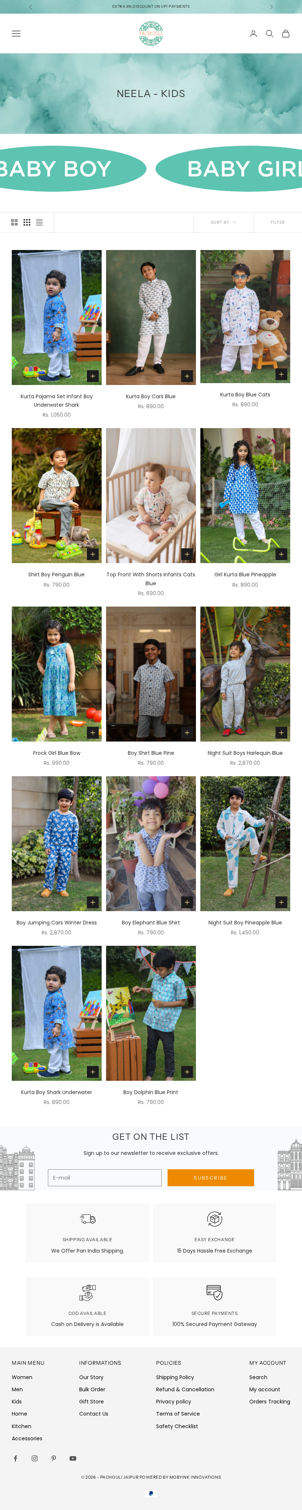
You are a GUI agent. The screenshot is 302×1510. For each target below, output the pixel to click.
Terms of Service (178, 1413)
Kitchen (21, 1426)
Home (19, 1413)
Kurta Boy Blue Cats (245, 394)
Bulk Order (92, 1389)
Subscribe (211, 1178)
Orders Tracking (269, 1401)
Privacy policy (173, 1401)
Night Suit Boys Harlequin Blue (245, 753)
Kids (17, 1401)
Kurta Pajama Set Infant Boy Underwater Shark (57, 401)
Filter (278, 222)
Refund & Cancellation (185, 1389)
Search (258, 1377)
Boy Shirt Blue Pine (151, 753)
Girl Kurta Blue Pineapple (245, 574)
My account (264, 1389)
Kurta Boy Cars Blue (151, 396)
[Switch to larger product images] (14, 222)
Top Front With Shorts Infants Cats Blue (150, 579)
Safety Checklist (177, 1426)
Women (22, 1377)
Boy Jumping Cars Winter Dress (57, 922)
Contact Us (93, 1413)
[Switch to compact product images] (39, 222)
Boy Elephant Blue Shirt (151, 922)
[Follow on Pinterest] (53, 1458)
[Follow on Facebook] (15, 1458)
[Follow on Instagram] (34, 1458)
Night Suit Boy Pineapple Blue (245, 922)
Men (17, 1389)
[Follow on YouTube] (73, 1458)
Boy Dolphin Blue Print (150, 1092)
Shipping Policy (175, 1377)
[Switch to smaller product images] (27, 222)
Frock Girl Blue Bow (56, 753)
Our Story (91, 1377)
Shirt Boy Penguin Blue (56, 574)
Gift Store (91, 1401)
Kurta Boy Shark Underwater (56, 1092)
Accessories (27, 1438)
